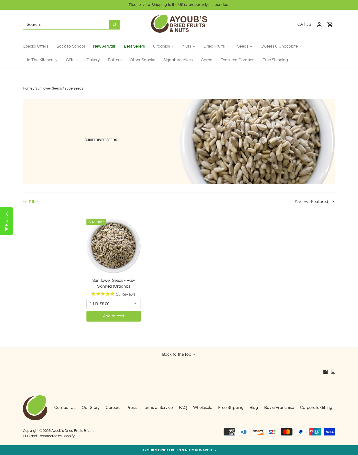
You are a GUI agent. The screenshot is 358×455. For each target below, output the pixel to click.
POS (26, 436)
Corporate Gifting (316, 407)
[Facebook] (325, 371)
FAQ (183, 407)
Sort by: (302, 202)
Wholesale (202, 407)
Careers (113, 407)
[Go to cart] (330, 24)
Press (131, 407)
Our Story (91, 407)
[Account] (319, 24)
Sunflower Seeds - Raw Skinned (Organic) (113, 283)
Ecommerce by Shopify (56, 436)
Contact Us (64, 407)
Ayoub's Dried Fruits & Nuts (72, 431)
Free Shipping (231, 407)
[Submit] (114, 24)
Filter (33, 202)
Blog (254, 407)
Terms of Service (158, 407)
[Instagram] (333, 371)
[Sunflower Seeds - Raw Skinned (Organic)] (113, 246)
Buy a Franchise (279, 407)
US (308, 24)
